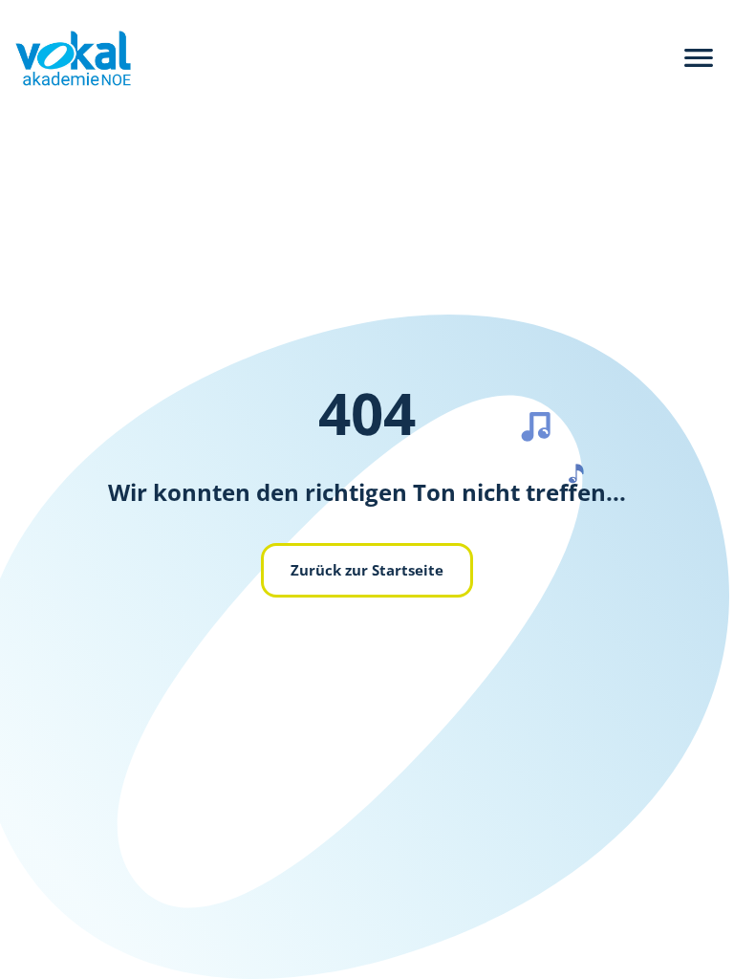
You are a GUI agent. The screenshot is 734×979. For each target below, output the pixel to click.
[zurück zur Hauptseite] (65, 58)
